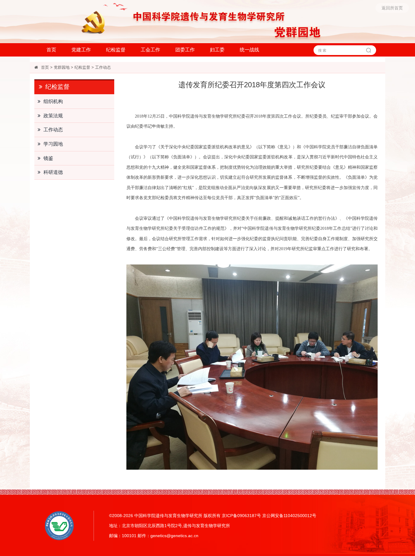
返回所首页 (392, 7)
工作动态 (103, 67)
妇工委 (217, 49)
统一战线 (249, 49)
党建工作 (81, 49)
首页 (51, 49)
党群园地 (62, 67)
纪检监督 (115, 49)
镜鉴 (48, 158)
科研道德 (53, 172)
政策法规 (53, 115)
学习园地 (53, 144)
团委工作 (185, 49)
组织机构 (53, 101)
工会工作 (150, 49)
